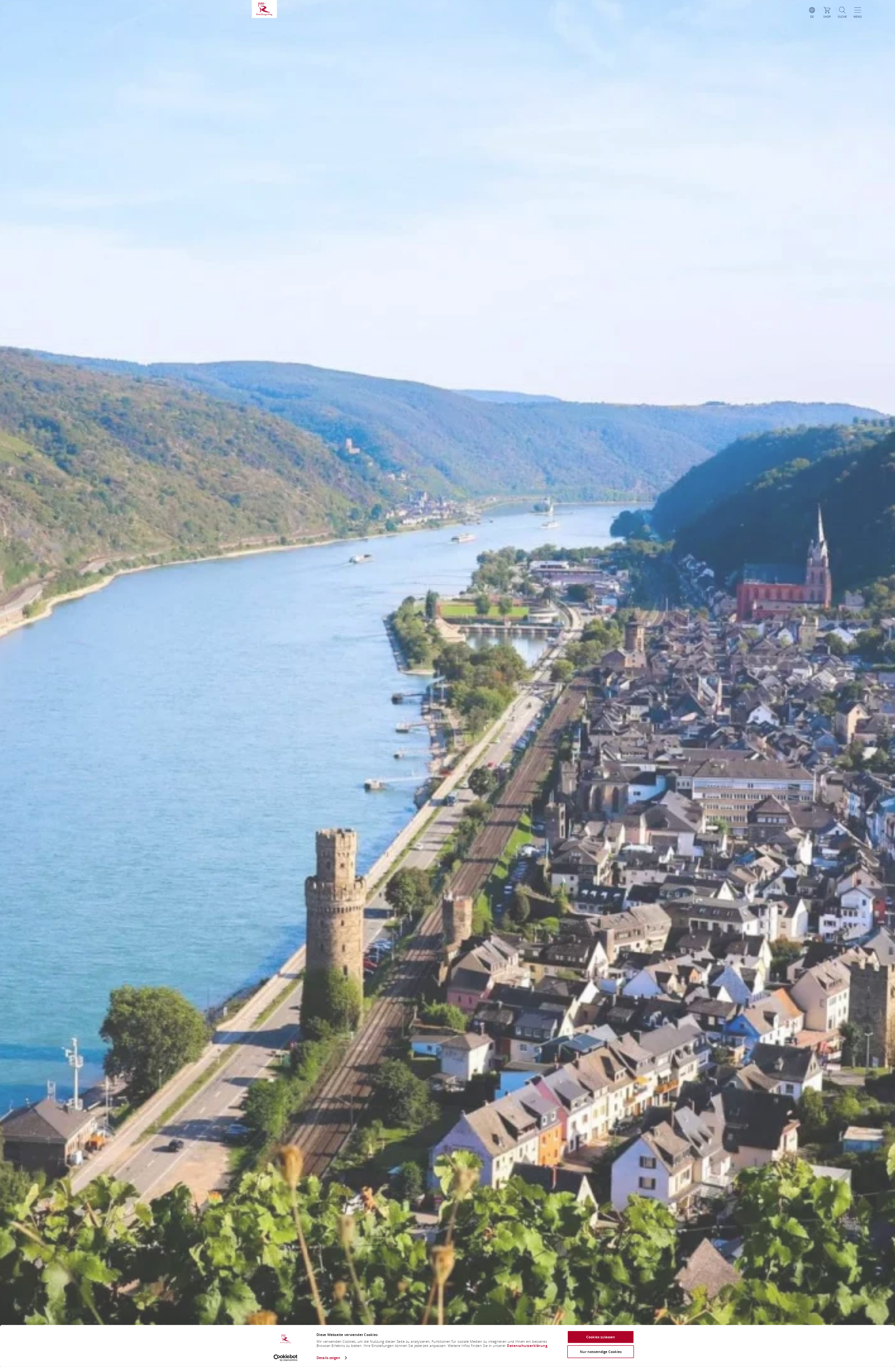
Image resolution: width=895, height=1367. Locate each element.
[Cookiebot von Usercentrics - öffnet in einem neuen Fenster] (285, 1357)
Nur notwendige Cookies (601, 1351)
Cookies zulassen (600, 1337)
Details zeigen (328, 1357)
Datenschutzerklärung (527, 1345)
